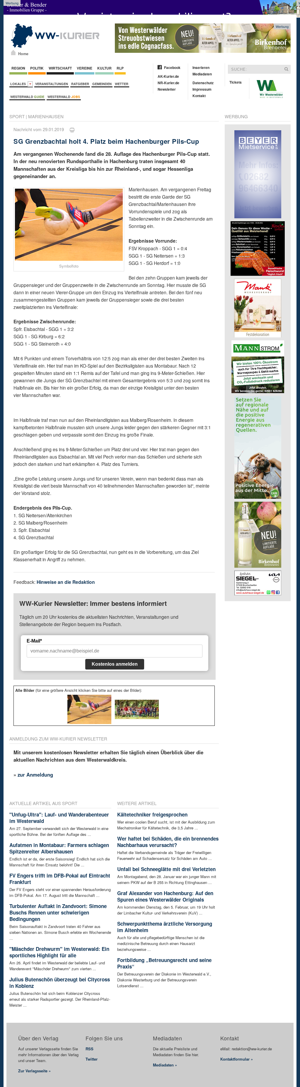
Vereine (84, 68)
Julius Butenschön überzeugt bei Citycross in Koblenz (59, 982)
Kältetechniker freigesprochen (152, 814)
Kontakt (199, 95)
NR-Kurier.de (168, 82)
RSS (89, 1049)
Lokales (19, 84)
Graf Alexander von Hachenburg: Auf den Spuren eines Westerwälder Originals (165, 896)
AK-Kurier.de (168, 76)
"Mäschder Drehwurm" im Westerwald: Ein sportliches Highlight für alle (59, 952)
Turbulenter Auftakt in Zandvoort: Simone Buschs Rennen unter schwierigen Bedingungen (58, 912)
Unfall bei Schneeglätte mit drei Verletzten (166, 869)
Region (18, 68)
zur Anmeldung (35, 774)
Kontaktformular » (236, 1059)
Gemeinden (102, 84)
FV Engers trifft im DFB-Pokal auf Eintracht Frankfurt (59, 878)
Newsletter (167, 89)
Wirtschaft (60, 68)
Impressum (202, 89)
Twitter (92, 1059)
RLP (120, 68)
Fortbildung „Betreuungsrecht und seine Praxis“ (164, 963)
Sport (17, 116)
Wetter (121, 84)
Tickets (235, 82)
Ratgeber (80, 84)
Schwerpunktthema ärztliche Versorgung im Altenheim (164, 927)
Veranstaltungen (51, 84)
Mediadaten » (165, 1065)
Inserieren (200, 67)
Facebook (172, 67)
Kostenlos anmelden (115, 664)
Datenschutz (203, 82)
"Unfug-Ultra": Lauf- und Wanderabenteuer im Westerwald (59, 817)
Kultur (104, 68)
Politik (37, 68)
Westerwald (27, 96)
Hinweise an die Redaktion (66, 582)
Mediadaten (202, 74)
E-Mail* (34, 640)
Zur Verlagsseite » (34, 1071)
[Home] (13, 52)
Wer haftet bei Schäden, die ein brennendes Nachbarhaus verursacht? (168, 841)
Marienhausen (46, 116)
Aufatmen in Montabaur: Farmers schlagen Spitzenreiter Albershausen (59, 848)
